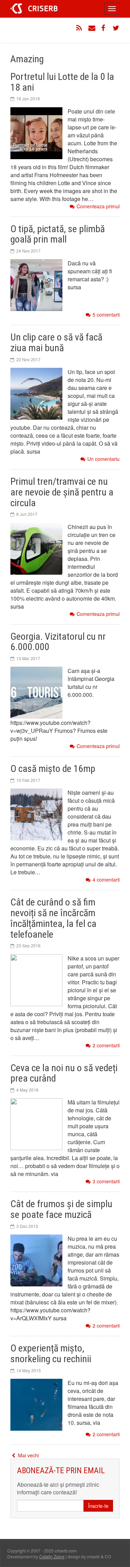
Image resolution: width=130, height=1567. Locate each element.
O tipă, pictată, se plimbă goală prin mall (57, 234)
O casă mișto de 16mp (52, 768)
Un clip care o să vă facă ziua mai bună (56, 342)
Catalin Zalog (51, 1556)
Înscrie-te (98, 1505)
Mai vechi (28, 1455)
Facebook (104, 28)
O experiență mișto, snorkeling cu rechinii (50, 1353)
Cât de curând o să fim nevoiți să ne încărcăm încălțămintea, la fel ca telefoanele (53, 918)
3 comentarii (106, 1181)
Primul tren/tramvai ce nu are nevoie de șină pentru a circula (61, 492)
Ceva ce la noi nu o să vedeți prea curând (64, 1073)
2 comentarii (106, 1045)
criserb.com (34, 8)
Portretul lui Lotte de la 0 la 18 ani (62, 82)
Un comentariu (103, 459)
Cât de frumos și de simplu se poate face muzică (61, 1209)
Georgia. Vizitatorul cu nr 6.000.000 (58, 642)
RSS (79, 28)
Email (91, 28)
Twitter (116, 28)
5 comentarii (106, 314)
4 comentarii (106, 879)
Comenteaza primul (98, 206)
